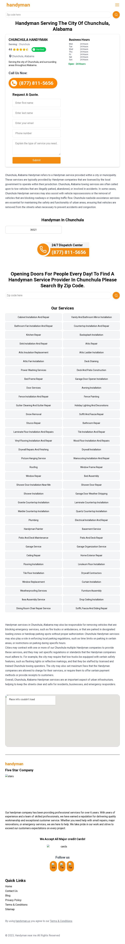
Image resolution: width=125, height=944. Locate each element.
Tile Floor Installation (33, 573)
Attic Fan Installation (33, 361)
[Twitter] (61, 866)
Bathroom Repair (91, 423)
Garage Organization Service (91, 546)
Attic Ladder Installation (91, 352)
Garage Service (33, 546)
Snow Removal (33, 414)
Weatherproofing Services (33, 590)
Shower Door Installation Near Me (33, 485)
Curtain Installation (91, 582)
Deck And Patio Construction (91, 370)
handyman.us (23, 921)
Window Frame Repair (91, 467)
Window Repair (33, 476)
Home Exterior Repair (91, 555)
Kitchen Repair (33, 335)
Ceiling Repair (34, 555)
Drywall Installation (91, 449)
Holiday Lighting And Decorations (91, 405)
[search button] (116, 14)
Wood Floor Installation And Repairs (91, 440)
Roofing (34, 467)
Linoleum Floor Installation (91, 564)
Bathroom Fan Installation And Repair (33, 326)
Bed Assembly (91, 476)
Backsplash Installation (91, 335)
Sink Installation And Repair (34, 343)
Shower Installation (33, 493)
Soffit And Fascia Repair (91, 414)
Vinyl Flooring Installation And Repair (33, 440)
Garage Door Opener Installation (91, 379)
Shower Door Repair (91, 485)
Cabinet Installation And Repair (33, 317)
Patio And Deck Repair (91, 537)
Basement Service (91, 529)
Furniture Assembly (92, 590)
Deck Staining (91, 361)
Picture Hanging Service (33, 458)
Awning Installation (91, 387)
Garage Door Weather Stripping (91, 493)
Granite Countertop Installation (33, 502)
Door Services (34, 387)
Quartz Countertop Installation (91, 511)
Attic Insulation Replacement (33, 352)
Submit (37, 160)
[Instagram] (53, 866)
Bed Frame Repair (33, 379)
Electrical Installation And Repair (91, 520)
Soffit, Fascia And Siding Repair (91, 608)
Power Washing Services (33, 370)
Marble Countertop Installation (33, 511)
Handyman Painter (33, 529)
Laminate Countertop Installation (91, 502)
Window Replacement (33, 582)
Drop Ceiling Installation (92, 599)
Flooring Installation (33, 564)
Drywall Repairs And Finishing (34, 449)
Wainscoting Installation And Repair (91, 458)
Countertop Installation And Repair (91, 326)
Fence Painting (91, 396)
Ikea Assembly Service (33, 599)
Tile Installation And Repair (91, 432)
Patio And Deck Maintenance (33, 537)
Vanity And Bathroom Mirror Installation (91, 317)
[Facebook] (70, 866)
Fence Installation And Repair (34, 396)
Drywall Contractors (91, 573)
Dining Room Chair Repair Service (33, 608)
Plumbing (33, 520)
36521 (33, 229)
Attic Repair (91, 343)
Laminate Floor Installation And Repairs (34, 432)
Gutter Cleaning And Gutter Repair (33, 405)
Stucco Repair (33, 423)
